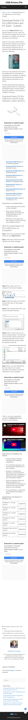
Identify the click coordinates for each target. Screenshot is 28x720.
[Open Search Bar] (25, 7)
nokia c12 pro (15, 626)
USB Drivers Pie (14, 2)
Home (4, 12)
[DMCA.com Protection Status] (14, 714)
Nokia (9, 12)
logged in (13, 670)
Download (7, 626)
